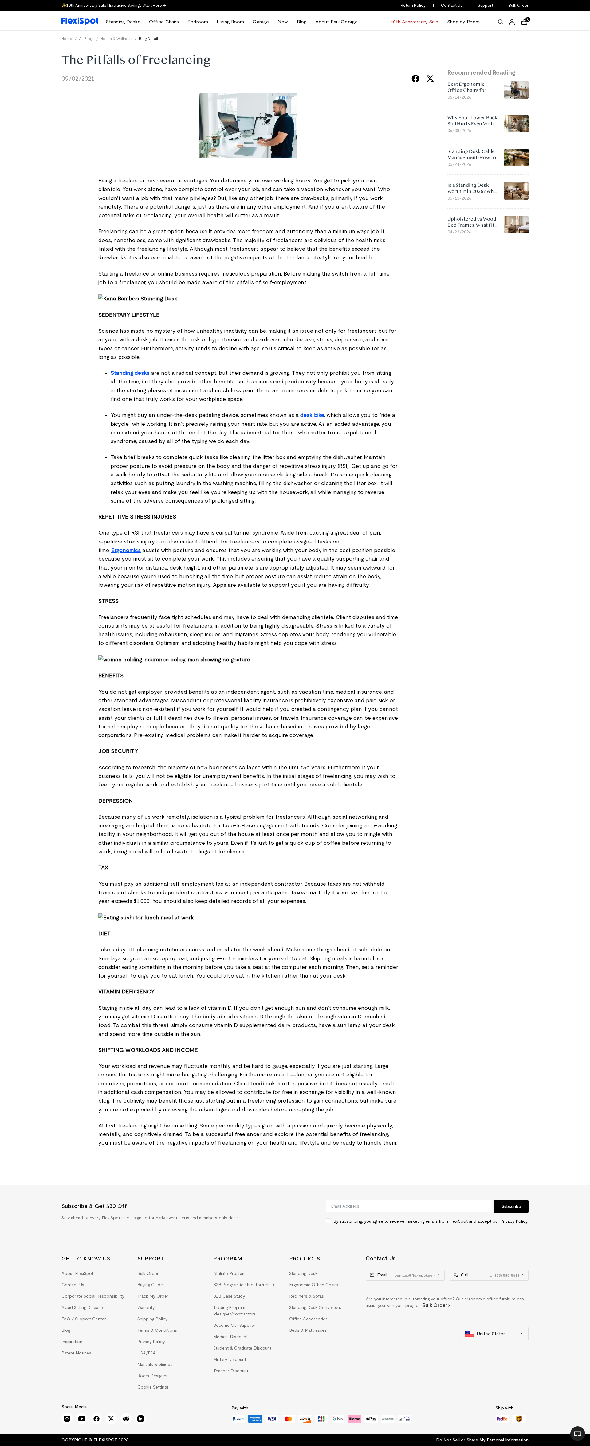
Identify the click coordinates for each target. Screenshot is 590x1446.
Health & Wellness (116, 39)
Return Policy (413, 5)
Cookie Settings (153, 1387)
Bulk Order (519, 5)
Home (66, 39)
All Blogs (86, 39)
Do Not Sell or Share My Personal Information (482, 1439)
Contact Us (451, 5)
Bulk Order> (436, 1305)
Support (485, 5)
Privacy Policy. (514, 1221)
